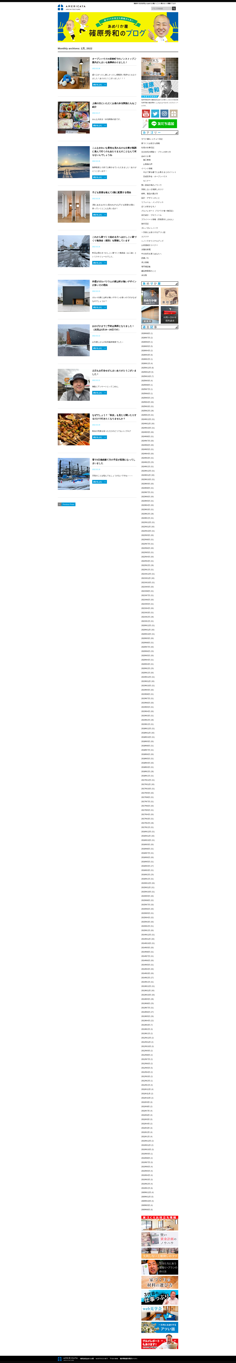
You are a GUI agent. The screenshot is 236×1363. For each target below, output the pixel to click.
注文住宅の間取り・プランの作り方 (156, 152)
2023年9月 (145, 484)
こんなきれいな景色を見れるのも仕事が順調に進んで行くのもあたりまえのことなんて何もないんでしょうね (114, 151)
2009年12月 (146, 1192)
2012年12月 (146, 1038)
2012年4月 (145, 1072)
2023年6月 (145, 497)
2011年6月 (145, 1115)
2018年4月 (145, 763)
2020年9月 (145, 638)
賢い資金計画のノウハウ (151, 185)
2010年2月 (145, 1184)
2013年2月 (145, 1029)
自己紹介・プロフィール (151, 215)
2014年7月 (145, 956)
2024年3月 (145, 458)
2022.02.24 (96, 247)
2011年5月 (145, 1119)
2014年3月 (145, 973)
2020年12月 (146, 625)
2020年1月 (145, 673)
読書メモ (145, 258)
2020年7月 (145, 647)
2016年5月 (145, 862)
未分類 (144, 275)
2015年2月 (145, 926)
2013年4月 (145, 1021)
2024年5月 (145, 449)
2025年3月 (145, 406)
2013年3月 (145, 1025)
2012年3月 (145, 1076)
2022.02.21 (96, 380)
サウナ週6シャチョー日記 (152, 139)
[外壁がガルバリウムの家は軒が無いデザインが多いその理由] (74, 281)
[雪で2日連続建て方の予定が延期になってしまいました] (74, 460)
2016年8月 (145, 849)
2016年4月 (145, 866)
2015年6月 (145, 909)
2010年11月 (146, 1145)
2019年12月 (146, 677)
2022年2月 (145, 565)
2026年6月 (145, 342)
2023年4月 (145, 505)
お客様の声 (147, 164)
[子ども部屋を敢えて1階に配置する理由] (74, 192)
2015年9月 (145, 896)
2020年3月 (145, 664)
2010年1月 (145, 1188)
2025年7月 (145, 389)
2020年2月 (145, 668)
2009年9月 (145, 1205)
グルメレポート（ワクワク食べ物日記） (158, 211)
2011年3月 (145, 1128)
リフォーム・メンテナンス (152, 202)
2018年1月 (145, 776)
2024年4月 (145, 454)
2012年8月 (145, 1055)
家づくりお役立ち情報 (150, 143)
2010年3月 (145, 1179)
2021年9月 (145, 587)
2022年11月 (146, 527)
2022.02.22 (96, 336)
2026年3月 (145, 355)
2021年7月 (145, 595)
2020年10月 (146, 634)
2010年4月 (145, 1175)
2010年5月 (145, 1171)
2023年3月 (145, 509)
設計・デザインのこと (150, 198)
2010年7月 (145, 1162)
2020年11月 (146, 630)
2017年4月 (145, 814)
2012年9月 (145, 1051)
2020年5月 (145, 655)
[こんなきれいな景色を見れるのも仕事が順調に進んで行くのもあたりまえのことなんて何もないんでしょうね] (74, 148)
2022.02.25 (96, 199)
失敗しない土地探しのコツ (152, 189)
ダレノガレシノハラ (149, 228)
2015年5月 (145, 913)
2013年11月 (146, 990)
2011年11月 (145, 1094)
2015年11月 (146, 887)
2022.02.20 (96, 425)
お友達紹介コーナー (149, 245)
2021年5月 (145, 604)
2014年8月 (145, 952)
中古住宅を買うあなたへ (151, 254)
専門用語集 (146, 267)
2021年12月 (146, 574)
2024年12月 (146, 419)
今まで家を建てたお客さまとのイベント (159, 172)
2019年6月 (145, 703)
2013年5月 (145, 1016)
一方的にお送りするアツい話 (153, 232)
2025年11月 (146, 372)
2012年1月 (145, 1085)
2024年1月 (145, 466)
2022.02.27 (96, 113)
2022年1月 (145, 570)
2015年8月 (145, 900)
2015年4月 (145, 917)
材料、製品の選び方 (149, 194)
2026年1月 (145, 363)
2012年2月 (145, 1081)
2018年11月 (146, 733)
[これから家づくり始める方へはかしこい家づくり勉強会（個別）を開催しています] (74, 237)
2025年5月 (145, 398)
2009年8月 (145, 1210)
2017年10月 (146, 789)
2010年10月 (146, 1149)
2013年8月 (145, 1003)
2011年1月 (145, 1136)
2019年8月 (145, 694)
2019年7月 (145, 698)
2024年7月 (145, 441)
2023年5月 (145, 501)
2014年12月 (146, 935)
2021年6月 (145, 600)
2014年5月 (145, 965)
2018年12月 (146, 728)
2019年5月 (145, 707)
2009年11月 (146, 1197)
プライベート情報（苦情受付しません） (158, 219)
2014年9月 (145, 948)
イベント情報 (146, 168)
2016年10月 (146, 840)
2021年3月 (145, 612)
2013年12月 (146, 986)
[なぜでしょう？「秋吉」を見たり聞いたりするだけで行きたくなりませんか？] (74, 415)
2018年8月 (145, 746)
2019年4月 (145, 711)
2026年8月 (145, 333)
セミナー (147, 181)
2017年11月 (146, 784)
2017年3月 (145, 819)
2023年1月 (145, 518)
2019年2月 (145, 720)
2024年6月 (145, 445)
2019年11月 (146, 681)
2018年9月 (145, 741)
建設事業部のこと (148, 271)
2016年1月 (145, 879)
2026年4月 (145, 350)
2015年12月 (146, 883)
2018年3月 (145, 767)
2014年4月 (145, 969)
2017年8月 (145, 797)
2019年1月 (145, 724)
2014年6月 (145, 960)
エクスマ (145, 236)
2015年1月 (145, 930)
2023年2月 (145, 514)
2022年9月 (145, 535)
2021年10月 (146, 582)
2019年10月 (146, 686)
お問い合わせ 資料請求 (169, 315)
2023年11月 (146, 475)
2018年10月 (146, 737)
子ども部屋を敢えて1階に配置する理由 (111, 192)
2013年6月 (145, 1012)
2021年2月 (145, 617)
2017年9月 (145, 793)
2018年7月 (145, 750)
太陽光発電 (146, 249)
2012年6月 (145, 1063)
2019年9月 (145, 690)
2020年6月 (145, 651)
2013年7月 (145, 1008)
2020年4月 (145, 660)
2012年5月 (145, 1068)
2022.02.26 (96, 161)
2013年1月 (145, 1033)
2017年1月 (145, 827)
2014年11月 (146, 939)
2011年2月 (145, 1132)
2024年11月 (146, 424)
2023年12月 (146, 471)
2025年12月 (146, 368)
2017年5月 (145, 810)
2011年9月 (145, 1102)
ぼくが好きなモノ (148, 206)
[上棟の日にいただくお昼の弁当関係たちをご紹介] (74, 103)
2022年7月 (145, 544)
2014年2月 (145, 978)
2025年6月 (145, 393)
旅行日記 (145, 224)
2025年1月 (145, 415)
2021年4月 (145, 608)
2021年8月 (145, 591)
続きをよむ (97, 85)
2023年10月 (146, 479)
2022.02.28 (96, 68)
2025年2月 (145, 411)
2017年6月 (145, 806)
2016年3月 (145, 870)
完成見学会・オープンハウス (155, 176)
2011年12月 (146, 1089)
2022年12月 (146, 522)
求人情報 (145, 262)
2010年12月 (146, 1141)
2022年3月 (145, 561)
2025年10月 (146, 376)
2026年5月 (145, 346)
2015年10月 (146, 892)
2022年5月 (145, 552)
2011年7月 (145, 1111)
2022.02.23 (96, 291)
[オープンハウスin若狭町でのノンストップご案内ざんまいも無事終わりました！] (74, 59)
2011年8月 (145, 1106)
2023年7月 (145, 492)
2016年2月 (145, 874)
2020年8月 (145, 643)
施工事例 (147, 160)
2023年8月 (145, 488)
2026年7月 (145, 338)
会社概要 (169, 296)
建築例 (150, 315)
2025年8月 (145, 385)
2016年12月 (146, 832)
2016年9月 (145, 844)
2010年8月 (145, 1158)
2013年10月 (146, 995)
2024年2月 (145, 462)
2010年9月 (145, 1154)
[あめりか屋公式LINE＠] (159, 124)
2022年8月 (145, 539)
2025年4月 (145, 402)
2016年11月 (146, 836)
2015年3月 (145, 922)
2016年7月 (145, 853)
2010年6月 (145, 1167)
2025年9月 (145, 381)
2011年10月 (146, 1098)
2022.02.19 (96, 469)
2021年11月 (146, 578)
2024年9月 (145, 432)
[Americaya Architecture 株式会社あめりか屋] (68, 1358)
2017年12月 (146, 780)
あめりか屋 (146, 156)
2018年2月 (145, 771)
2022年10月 (146, 531)
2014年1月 (145, 982)
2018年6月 (145, 754)
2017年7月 (145, 801)
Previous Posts (68, 504)
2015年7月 (145, 905)
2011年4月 (145, 1124)
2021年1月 (145, 621)
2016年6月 (145, 857)
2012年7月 (145, 1059)
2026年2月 (145, 359)
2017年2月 (145, 823)
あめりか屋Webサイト (150, 296)
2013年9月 (145, 999)
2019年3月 (145, 716)
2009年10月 (146, 1201)
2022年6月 (145, 548)
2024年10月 (146, 428)
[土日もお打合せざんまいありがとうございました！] (74, 370)
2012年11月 (146, 1042)
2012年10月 (146, 1046)
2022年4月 (145, 557)
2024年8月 (145, 436)
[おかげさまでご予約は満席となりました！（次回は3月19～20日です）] (74, 326)
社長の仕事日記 (147, 148)
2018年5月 (145, 759)
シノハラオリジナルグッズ (152, 241)
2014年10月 (146, 943)
